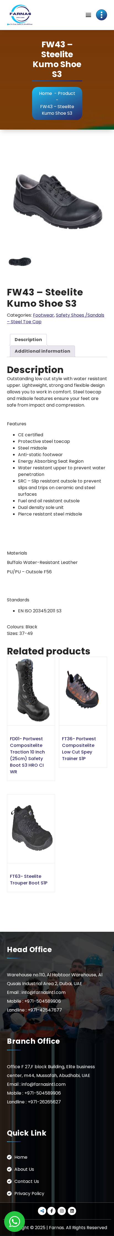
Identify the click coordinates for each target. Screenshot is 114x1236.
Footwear (43, 315)
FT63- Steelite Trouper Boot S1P (28, 879)
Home (45, 93)
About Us (24, 1169)
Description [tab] (28, 339)
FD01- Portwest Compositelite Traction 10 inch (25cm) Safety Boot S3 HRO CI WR (27, 755)
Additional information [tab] (42, 351)
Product (66, 93)
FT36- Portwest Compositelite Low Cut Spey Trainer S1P (79, 749)
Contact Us (26, 1181)
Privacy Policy (29, 1193)
